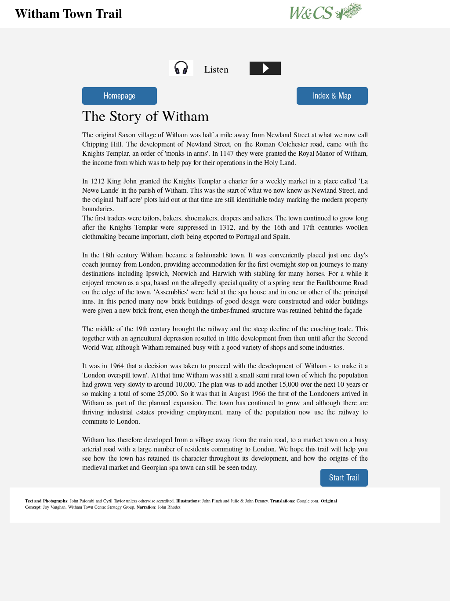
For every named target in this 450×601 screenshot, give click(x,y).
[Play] (265, 68)
